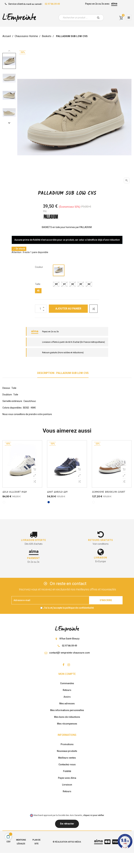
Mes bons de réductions (67, 717)
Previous (9, 50)
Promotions (67, 744)
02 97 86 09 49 (52, 4)
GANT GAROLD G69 (57, 492)
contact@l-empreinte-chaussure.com (69, 652)
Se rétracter (67, 823)
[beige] (59, 271)
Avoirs (67, 696)
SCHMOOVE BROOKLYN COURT (108, 492)
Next (9, 122)
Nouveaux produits (67, 751)
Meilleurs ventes (67, 757)
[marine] (48, 502)
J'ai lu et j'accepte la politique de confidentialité (68, 607)
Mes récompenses (67, 723)
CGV (8, 842)
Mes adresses (67, 703)
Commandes (67, 683)
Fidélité (67, 771)
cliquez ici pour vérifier (93, 815)
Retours (67, 690)
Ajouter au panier (68, 308)
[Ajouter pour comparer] (93, 309)
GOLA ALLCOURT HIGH (14, 492)
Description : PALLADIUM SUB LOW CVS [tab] (63, 373)
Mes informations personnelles (67, 710)
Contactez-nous (67, 764)
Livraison (67, 784)
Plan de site (37, 842)
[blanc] (4, 502)
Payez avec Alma (67, 778)
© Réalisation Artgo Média (67, 842)
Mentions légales (21, 842)
